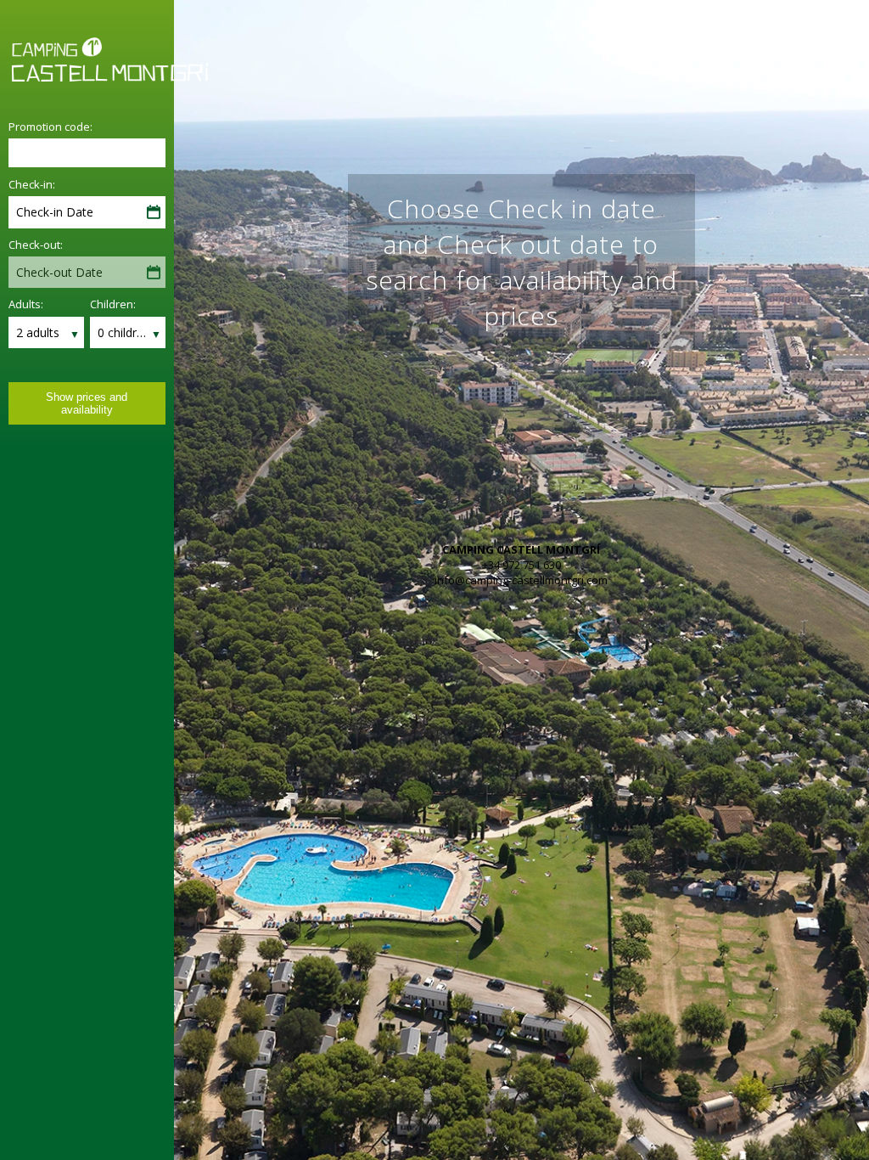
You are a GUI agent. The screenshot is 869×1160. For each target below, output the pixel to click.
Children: (113, 304)
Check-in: (31, 184)
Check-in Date (54, 212)
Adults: (25, 304)
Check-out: (35, 244)
